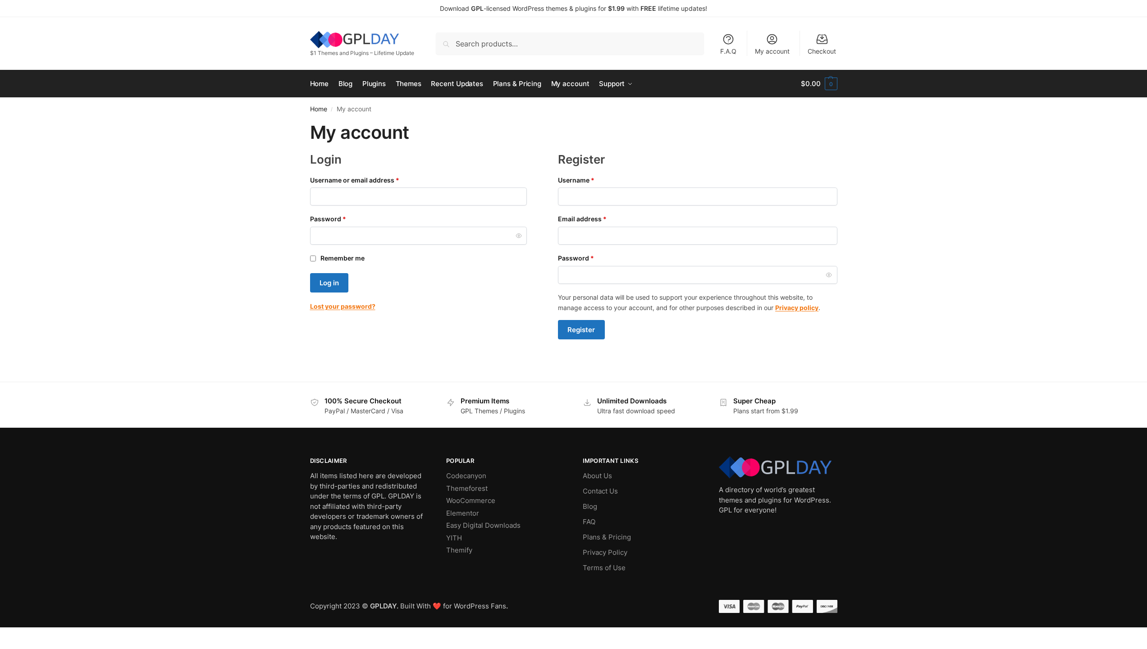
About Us (597, 475)
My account (772, 51)
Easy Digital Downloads (483, 525)
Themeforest (467, 488)
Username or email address (368, 180)
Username (590, 180)
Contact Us (600, 491)
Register (581, 329)
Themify (459, 550)
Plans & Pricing (607, 537)
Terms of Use (604, 567)
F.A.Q (728, 51)
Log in (329, 283)
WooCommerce (470, 500)
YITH (454, 538)
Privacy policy (796, 307)
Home (318, 109)
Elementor (462, 513)
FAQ (589, 521)
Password (342, 219)
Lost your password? (342, 306)
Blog (590, 506)
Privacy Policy (605, 552)
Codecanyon (466, 475)
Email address (596, 219)
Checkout (822, 51)
